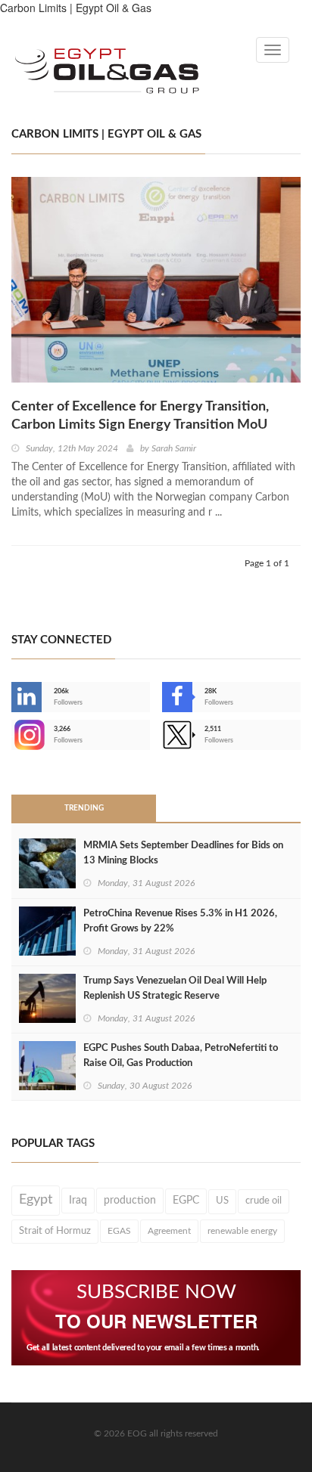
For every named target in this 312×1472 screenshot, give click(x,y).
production (130, 1200)
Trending (84, 808)
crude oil (263, 1200)
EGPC (186, 1200)
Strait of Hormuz (55, 1230)
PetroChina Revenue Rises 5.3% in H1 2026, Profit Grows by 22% (180, 921)
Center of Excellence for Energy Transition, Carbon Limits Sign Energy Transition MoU (140, 416)
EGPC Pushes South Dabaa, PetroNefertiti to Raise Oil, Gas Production (180, 1055)
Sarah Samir (173, 448)
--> (12, 735)
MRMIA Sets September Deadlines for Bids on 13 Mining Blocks (183, 853)
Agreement (169, 1230)
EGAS (119, 1230)
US (222, 1201)
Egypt (35, 1200)
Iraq (78, 1200)
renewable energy (242, 1230)
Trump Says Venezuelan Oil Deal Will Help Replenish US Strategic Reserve (175, 988)
